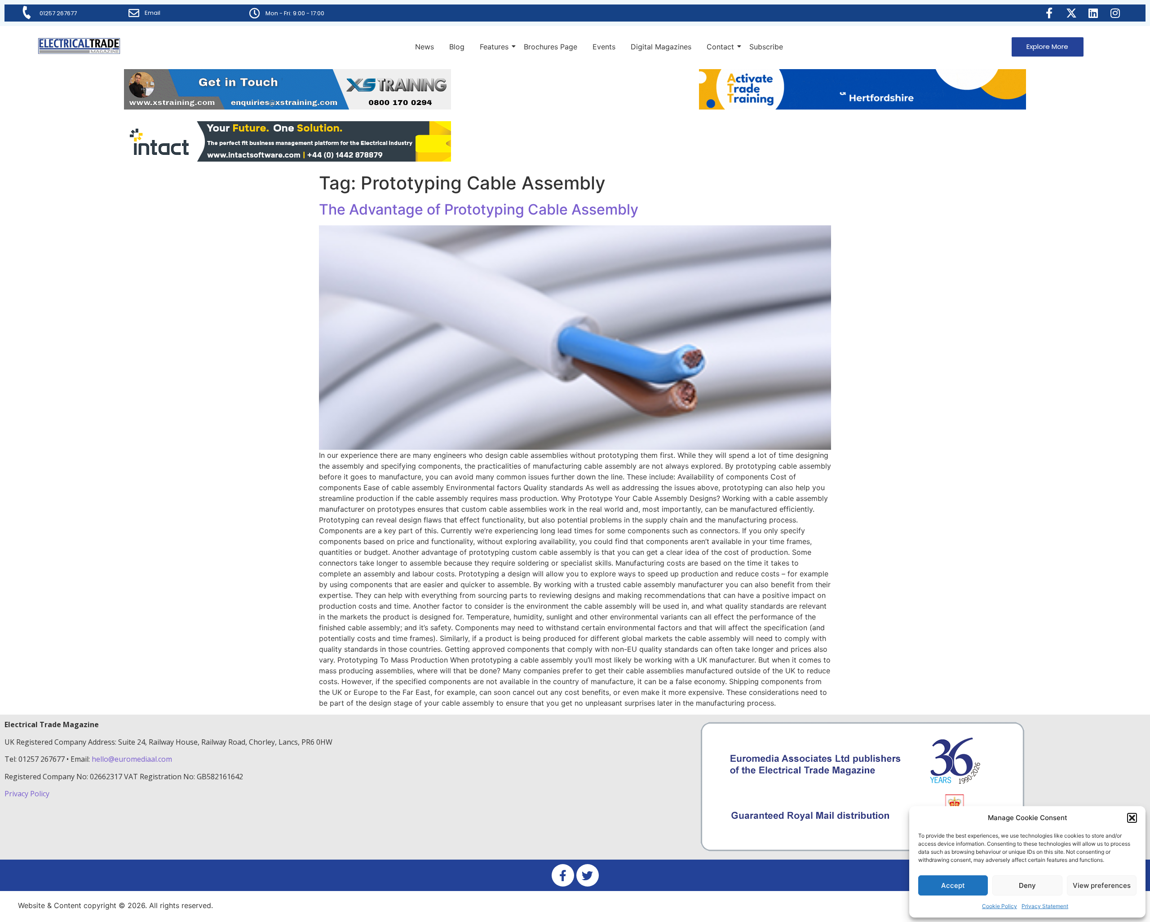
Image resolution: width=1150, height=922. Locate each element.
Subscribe (766, 46)
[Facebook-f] (1049, 13)
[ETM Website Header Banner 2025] (287, 106)
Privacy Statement (1045, 906)
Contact (720, 46)
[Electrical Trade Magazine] (79, 46)
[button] (1132, 817)
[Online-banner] (287, 158)
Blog (456, 46)
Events (604, 46)
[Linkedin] (1093, 13)
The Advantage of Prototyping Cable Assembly (478, 209)
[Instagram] (1115, 13)
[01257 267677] (27, 12)
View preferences (1102, 885)
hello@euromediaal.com (132, 759)
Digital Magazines (661, 46)
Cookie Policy (999, 906)
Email (152, 13)
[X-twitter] (1071, 13)
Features (494, 46)
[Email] (133, 13)
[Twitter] (587, 875)
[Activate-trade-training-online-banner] (862, 106)
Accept (953, 885)
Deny (1027, 885)
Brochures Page (550, 46)
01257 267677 (58, 13)
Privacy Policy (27, 794)
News (424, 46)
